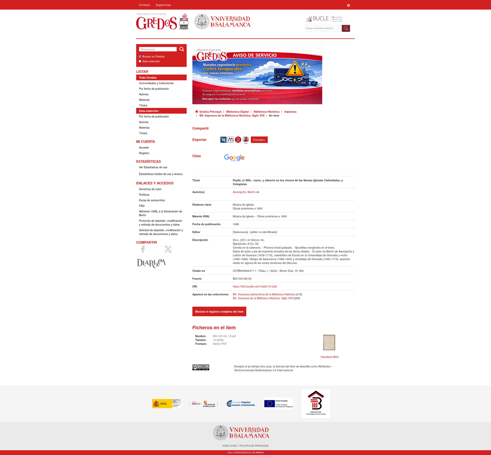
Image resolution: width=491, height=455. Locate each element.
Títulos (143, 105)
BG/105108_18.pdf (224, 336)
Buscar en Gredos (154, 56)
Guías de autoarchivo (152, 200)
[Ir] (182, 49)
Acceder (144, 147)
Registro (144, 153)
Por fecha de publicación (154, 88)
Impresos (290, 111)
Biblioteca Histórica (266, 111)
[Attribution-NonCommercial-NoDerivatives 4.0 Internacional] (210, 367)
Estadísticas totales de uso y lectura (161, 174)
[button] (348, 5)
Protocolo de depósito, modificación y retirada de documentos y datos (160, 222)
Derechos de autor (150, 189)
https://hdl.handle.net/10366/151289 (255, 286)
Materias (144, 100)
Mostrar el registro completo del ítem (219, 311)
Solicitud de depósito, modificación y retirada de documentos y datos (161, 232)
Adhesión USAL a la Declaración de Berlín (160, 213)
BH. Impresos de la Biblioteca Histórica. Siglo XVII (231, 115)
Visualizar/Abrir (329, 357)
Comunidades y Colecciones (156, 83)
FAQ (141, 206)
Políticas (144, 194)
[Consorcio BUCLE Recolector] (327, 19)
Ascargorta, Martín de (246, 192)
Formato (258, 140)
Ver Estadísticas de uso (153, 167)
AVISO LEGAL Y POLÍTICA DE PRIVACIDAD (245, 445)
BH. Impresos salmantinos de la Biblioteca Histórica (264, 294)
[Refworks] (238, 139)
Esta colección (151, 61)
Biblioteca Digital (237, 111)
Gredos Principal (210, 111)
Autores (143, 94)
